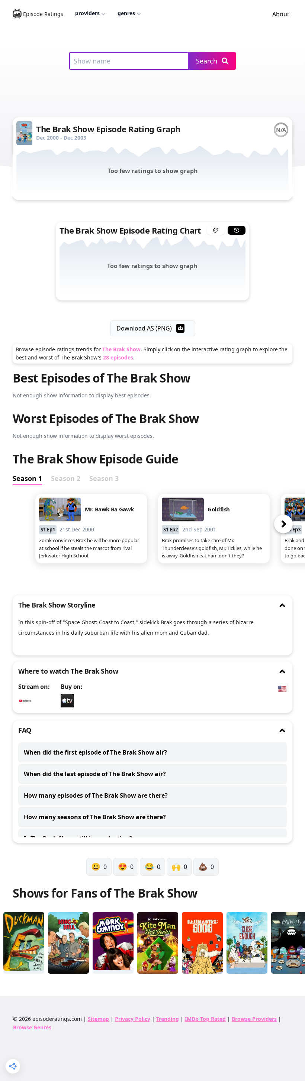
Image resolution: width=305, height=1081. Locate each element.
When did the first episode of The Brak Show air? (95, 752)
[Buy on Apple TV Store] (69, 700)
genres (126, 13)
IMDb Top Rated (205, 1018)
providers (87, 13)
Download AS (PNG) (144, 328)
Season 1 (27, 478)
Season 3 (104, 478)
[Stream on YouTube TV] (26, 700)
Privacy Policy (132, 1018)
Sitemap (98, 1018)
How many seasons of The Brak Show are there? (95, 817)
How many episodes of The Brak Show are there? (96, 795)
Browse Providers (254, 1018)
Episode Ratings (43, 13)
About (280, 14)
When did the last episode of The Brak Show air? (95, 774)
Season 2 (65, 478)
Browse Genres (32, 1027)
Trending (167, 1018)
